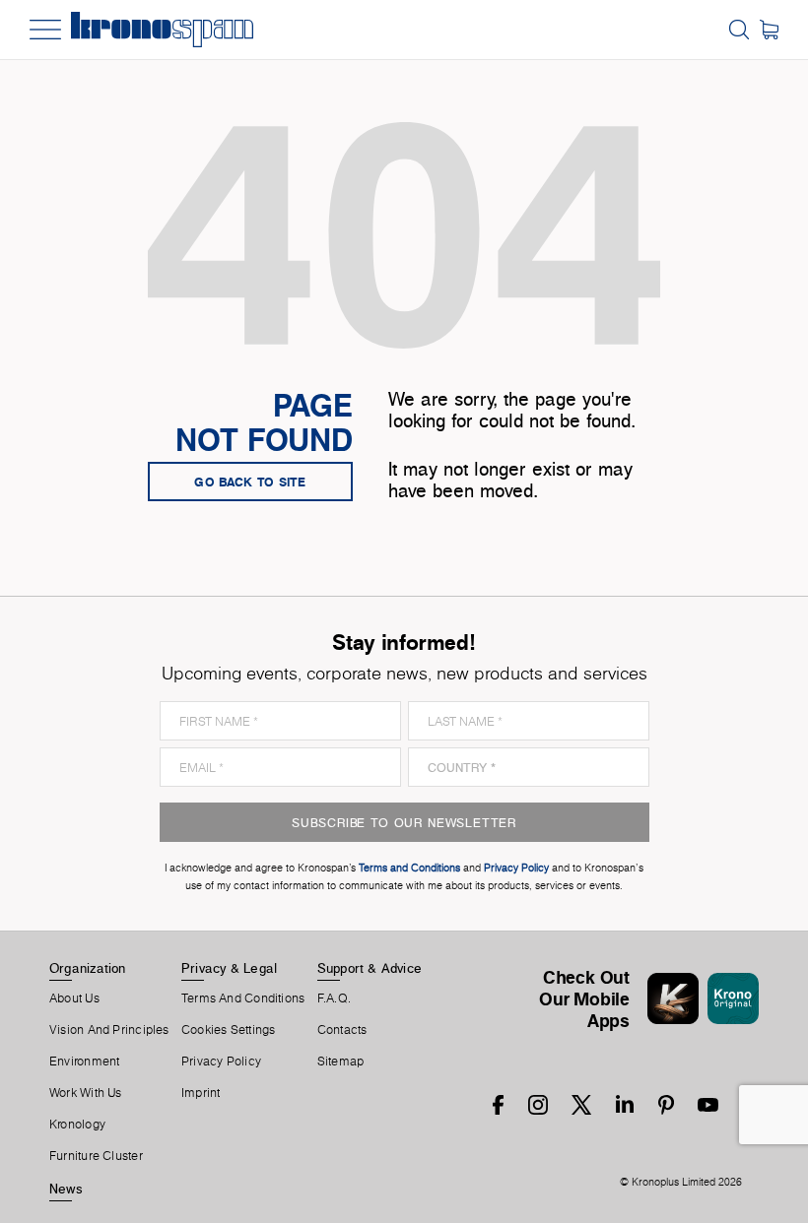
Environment (84, 1061)
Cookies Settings (228, 1030)
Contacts (342, 1030)
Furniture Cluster (96, 1156)
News (66, 1188)
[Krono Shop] (769, 29)
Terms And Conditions (242, 998)
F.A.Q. (334, 998)
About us (74, 998)
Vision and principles (109, 1030)
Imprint (201, 1093)
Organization (87, 968)
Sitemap (341, 1061)
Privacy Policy (221, 1061)
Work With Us (85, 1093)
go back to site (250, 481)
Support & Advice (370, 968)
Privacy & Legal (229, 968)
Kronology (77, 1124)
